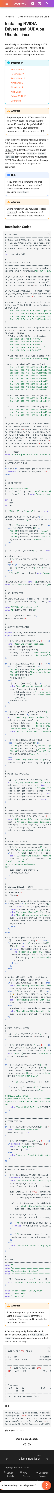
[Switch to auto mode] (33, 4)
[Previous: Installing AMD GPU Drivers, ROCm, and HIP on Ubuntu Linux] (6, 1458)
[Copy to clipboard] (48, 234)
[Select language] (40, 4)
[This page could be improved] (29, 1444)
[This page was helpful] (25, 1444)
